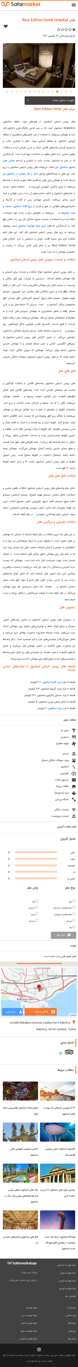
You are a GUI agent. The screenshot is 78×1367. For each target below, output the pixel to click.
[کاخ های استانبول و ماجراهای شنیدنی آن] (20, 1213)
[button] (71, 92)
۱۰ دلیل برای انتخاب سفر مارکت (23, 1280)
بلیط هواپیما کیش (29, 1323)
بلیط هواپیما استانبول (66, 1265)
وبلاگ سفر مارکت (29, 1273)
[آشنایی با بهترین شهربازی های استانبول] (20, 1125)
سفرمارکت (71, 1308)
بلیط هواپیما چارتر (68, 1273)
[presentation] (72, 65)
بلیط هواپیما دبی (29, 1315)
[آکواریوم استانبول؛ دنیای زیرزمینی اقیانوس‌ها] (57, 1125)
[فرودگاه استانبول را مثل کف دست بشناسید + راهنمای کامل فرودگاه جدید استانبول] (57, 1213)
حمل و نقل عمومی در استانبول (22, 174)
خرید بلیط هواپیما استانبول (32, 226)
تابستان (32, 908)
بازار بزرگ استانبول (57, 708)
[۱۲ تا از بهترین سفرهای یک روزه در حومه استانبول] (57, 1084)
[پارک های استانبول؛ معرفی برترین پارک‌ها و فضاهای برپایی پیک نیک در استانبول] (20, 1166)
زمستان (32, 921)
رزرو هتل (72, 1331)
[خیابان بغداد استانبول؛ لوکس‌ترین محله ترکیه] (20, 1084)
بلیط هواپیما (31, 1308)
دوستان (69, 921)
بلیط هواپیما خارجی (67, 1281)
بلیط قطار (72, 1323)
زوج (71, 901)
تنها (71, 927)
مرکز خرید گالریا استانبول (54, 682)
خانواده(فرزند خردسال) (63, 908)
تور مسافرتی (70, 1315)
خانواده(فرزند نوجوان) (63, 914)
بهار (34, 901)
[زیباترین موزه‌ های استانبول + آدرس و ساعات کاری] (57, 1166)
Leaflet (73, 1014)
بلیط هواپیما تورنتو (67, 1288)
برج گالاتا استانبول (22, 206)
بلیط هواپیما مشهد (28, 1331)
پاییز (33, 914)
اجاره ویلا (72, 1339)
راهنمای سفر (70, 1296)
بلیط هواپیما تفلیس (28, 1339)
